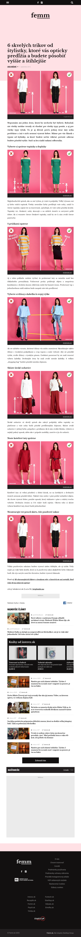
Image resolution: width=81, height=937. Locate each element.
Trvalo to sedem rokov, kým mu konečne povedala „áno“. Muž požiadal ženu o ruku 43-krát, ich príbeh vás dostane (50, 735)
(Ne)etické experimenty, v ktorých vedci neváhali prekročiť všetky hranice (21, 666)
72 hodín (66, 770)
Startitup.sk (49, 900)
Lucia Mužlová (11, 67)
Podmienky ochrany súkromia (57, 873)
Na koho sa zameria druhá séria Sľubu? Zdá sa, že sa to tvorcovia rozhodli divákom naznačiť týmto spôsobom (51, 709)
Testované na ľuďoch (17, 663)
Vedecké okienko (45, 663)
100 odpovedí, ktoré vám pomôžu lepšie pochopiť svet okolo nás (50, 666)
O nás (57, 859)
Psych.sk (31, 907)
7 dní (71, 770)
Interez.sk (31, 897)
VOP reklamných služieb (57, 880)
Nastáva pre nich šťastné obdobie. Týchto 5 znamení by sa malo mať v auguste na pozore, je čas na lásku (50, 683)
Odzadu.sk (49, 904)
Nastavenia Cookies (57, 884)
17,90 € (40, 669)
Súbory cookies (57, 887)
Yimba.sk (31, 911)
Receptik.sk (31, 900)
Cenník (57, 866)
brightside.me (67, 195)
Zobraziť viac (40, 760)
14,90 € (12, 669)
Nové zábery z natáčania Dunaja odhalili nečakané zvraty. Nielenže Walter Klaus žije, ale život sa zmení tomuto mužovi (50, 620)
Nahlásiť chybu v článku (16, 603)
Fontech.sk (49, 897)
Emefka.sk (49, 907)
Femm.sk (31, 904)
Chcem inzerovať (57, 863)
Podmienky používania (57, 870)
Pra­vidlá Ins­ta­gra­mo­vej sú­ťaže (57, 877)
